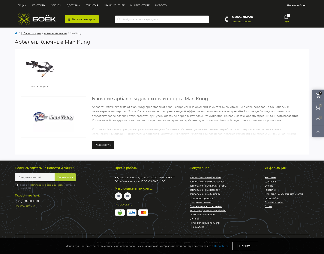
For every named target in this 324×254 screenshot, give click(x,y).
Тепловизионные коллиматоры (208, 185)
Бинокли (195, 218)
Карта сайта (272, 198)
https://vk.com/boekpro (118, 196)
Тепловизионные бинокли (205, 194)
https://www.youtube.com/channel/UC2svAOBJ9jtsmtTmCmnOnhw (127, 196)
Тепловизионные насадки (205, 189)
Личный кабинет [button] (296, 5)
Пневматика (197, 227)
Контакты (38, 5)
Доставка (73, 5)
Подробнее (221, 245)
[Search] (119, 19)
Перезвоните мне (25, 206)
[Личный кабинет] (318, 131)
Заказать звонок (241, 21)
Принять (245, 246)
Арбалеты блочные (55, 33)
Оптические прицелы (202, 214)
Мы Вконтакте (140, 5)
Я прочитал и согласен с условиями (47, 186)
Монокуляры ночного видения (208, 210)
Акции (22, 5)
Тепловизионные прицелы (205, 177)
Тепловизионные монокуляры (207, 181)
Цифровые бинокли (201, 202)
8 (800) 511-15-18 (242, 17)
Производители (274, 202)
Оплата (56, 5)
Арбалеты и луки (31, 33)
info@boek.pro (123, 204)
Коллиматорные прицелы (205, 222)
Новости (161, 5)
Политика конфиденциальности (47, 185)
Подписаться (65, 177)
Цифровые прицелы (201, 198)
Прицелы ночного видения (206, 206)
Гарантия (92, 5)
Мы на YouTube (114, 5)
